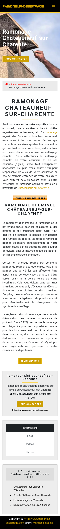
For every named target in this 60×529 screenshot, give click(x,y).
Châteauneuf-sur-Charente (33, 188)
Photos (30, 452)
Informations (30, 427)
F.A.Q (30, 436)
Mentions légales (43, 522)
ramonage (52, 132)
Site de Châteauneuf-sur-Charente (32, 495)
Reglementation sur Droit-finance (32, 505)
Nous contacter (16, 59)
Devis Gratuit (30, 361)
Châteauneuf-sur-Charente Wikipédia (28, 488)
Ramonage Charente (21, 84)
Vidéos (30, 444)
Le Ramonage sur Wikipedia (29, 500)
